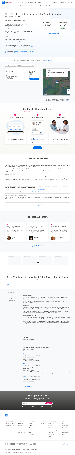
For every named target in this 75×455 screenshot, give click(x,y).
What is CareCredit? (48, 60)
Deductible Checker (33, 430)
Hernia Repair (51, 434)
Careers (20, 427)
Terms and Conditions (16, 449)
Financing (31, 423)
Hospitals (42, 425)
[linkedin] (69, 444)
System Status (34, 449)
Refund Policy (32, 425)
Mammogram (65, 421)
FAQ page (34, 200)
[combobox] (28, 5)
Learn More (34, 76)
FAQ (30, 427)
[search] (69, 2)
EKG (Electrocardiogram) (53, 430)
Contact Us (20, 430)
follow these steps (41, 189)
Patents (28, 449)
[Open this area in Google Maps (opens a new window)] (45, 94)
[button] (20, 21)
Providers (42, 423)
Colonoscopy (51, 423)
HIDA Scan (50, 436)
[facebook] (62, 444)
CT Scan (50, 425)
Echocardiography (52, 427)
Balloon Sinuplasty (52, 421)
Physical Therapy (65, 425)
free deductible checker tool (33, 191)
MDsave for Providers (9, 423)
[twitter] (67, 444)
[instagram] (64, 444)
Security (23, 449)
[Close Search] (70, 5)
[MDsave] (7, 2)
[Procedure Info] (52, 22)
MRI (63, 423)
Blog (30, 432)
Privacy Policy (41, 406)
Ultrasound (64, 430)
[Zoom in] (68, 90)
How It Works (32, 421)
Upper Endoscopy (66, 432)
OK (64, 75)
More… (63, 436)
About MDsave (21, 421)
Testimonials (31, 434)
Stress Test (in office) (12, 52)
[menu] (31, 2)
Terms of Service (47, 406)
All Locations (7, 9)
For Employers (24, 2)
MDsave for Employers (9, 425)
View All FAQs (37, 205)
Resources (20, 425)
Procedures (42, 421)
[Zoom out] (68, 93)
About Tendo (21, 423)
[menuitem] (17, 2)
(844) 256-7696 (36, 139)
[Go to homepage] (10, 415)
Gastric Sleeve (51, 432)
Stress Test (19, 52)
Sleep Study (64, 427)
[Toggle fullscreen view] (68, 70)
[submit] (63, 6)
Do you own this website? (51, 75)
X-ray (63, 434)
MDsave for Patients (9, 421)
